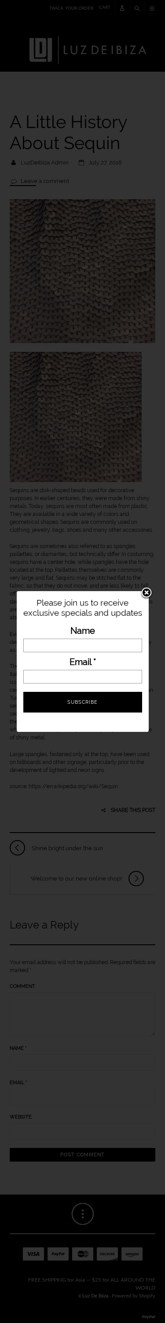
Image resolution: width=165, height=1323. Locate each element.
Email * (83, 662)
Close (146, 593)
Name (82, 631)
